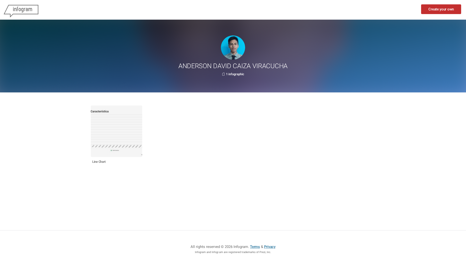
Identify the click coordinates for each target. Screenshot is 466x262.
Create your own (441, 9)
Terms (255, 247)
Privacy (269, 247)
